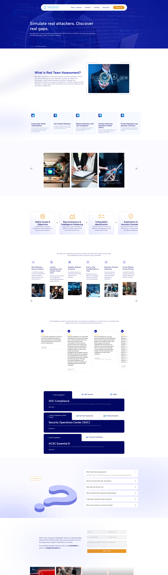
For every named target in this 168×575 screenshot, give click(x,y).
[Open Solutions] (91, 7)
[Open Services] (82, 7)
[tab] (58, 395)
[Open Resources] (110, 7)
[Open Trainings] (100, 7)
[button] (78, 7)
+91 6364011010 (72, 546)
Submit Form (107, 551)
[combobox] (88, 537)
